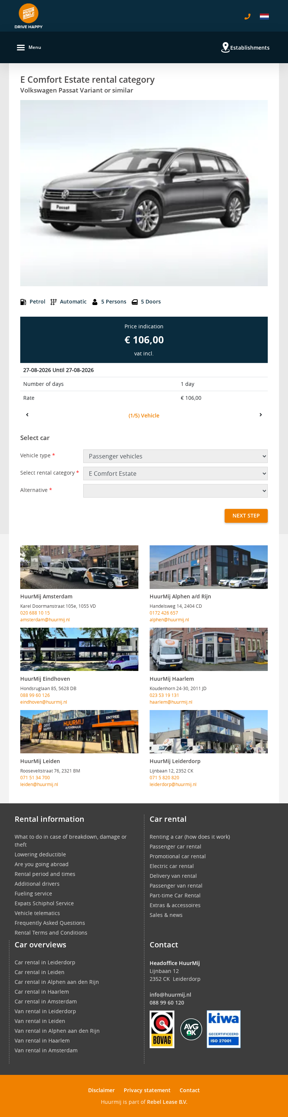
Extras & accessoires (175, 905)
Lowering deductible (40, 854)
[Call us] (247, 17)
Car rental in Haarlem (42, 991)
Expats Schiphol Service (44, 903)
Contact (190, 1090)
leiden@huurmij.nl (39, 784)
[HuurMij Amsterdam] (79, 567)
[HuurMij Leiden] (79, 732)
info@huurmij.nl (170, 994)
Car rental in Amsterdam (46, 1001)
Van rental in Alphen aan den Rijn (57, 1030)
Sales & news (166, 914)
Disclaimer (101, 1090)
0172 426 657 (164, 613)
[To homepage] (29, 15)
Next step (246, 515)
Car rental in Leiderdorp (45, 962)
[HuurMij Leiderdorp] (209, 732)
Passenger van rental (176, 885)
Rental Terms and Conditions (51, 932)
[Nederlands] (264, 17)
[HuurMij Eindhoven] (79, 649)
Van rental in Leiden (40, 1020)
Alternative (36, 489)
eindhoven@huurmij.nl (43, 702)
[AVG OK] (191, 1028)
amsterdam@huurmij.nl (45, 619)
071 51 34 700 (35, 777)
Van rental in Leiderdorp (45, 1011)
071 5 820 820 (164, 777)
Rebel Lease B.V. (167, 1101)
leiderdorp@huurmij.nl (173, 784)
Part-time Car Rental (175, 895)
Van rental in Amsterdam (46, 1050)
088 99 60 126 (35, 695)
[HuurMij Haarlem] (209, 649)
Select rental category (49, 472)
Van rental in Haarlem (42, 1040)
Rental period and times (45, 873)
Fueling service (33, 893)
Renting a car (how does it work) (190, 836)
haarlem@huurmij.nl (171, 702)
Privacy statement (147, 1090)
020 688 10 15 (35, 613)
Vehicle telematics (37, 913)
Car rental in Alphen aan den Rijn (57, 981)
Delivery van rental (173, 875)
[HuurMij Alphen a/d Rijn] (209, 567)
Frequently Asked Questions (50, 922)
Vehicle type (37, 455)
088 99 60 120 (167, 1002)
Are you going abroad (42, 864)
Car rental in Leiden (39, 972)
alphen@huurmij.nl (169, 619)
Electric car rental (172, 866)
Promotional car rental (178, 856)
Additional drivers (37, 883)
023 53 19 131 (164, 695)
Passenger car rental (175, 846)
